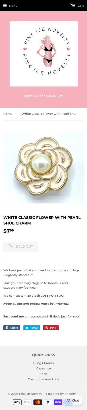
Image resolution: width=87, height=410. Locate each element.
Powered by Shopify (61, 393)
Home (7, 113)
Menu (13, 5)
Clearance (43, 368)
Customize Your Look (43, 379)
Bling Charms (43, 363)
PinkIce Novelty (30, 393)
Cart (80, 5)
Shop (43, 373)
